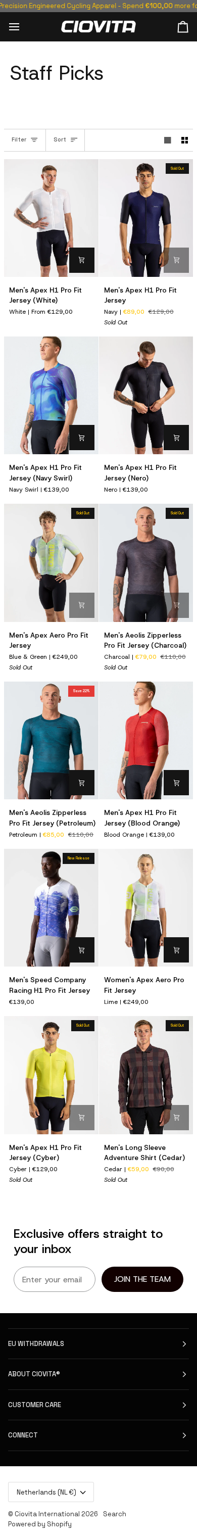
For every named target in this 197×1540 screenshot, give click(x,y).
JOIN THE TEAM (142, 1279)
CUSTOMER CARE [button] (34, 1405)
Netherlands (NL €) (46, 1492)
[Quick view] (81, 260)
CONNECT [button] (23, 1435)
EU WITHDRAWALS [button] (36, 1343)
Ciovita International (47, 1514)
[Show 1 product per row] (167, 140)
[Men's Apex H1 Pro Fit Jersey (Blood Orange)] (146, 740)
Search (114, 1514)
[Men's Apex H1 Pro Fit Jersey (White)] (51, 218)
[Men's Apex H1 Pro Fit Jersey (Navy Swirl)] (51, 395)
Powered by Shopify (40, 1524)
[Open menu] (23, 26)
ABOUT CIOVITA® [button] (34, 1374)
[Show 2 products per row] (184, 140)
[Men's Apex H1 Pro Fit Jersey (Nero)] (146, 395)
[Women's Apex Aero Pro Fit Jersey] (146, 908)
